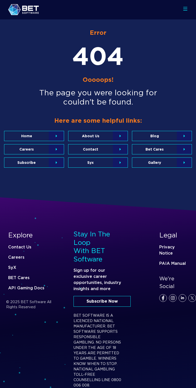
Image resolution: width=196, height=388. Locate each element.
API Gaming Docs (26, 288)
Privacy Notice (167, 250)
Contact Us (19, 247)
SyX (12, 267)
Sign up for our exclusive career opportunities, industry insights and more (97, 279)
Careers (16, 257)
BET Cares (19, 277)
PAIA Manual (172, 263)
